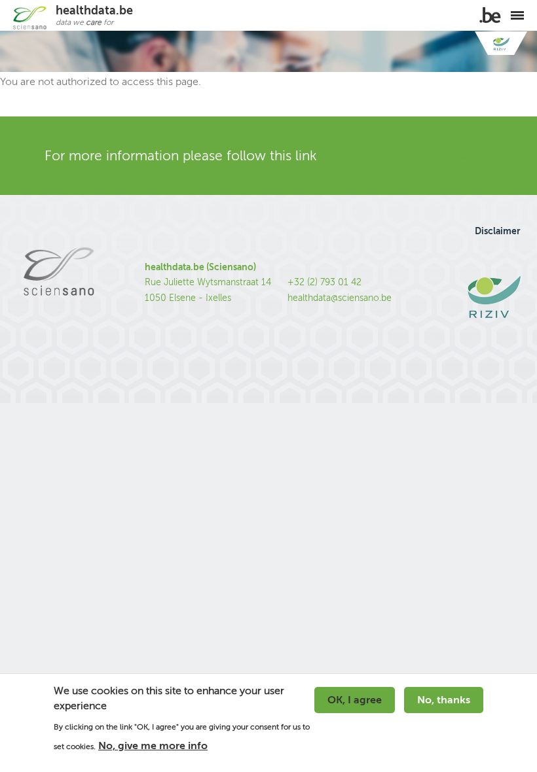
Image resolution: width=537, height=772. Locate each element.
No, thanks (443, 700)
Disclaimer (498, 231)
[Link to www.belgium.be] (490, 15)
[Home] (29, 18)
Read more (449, 156)
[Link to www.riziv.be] (501, 43)
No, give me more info (153, 746)
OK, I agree (354, 700)
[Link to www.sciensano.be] (58, 300)
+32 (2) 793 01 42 (324, 282)
